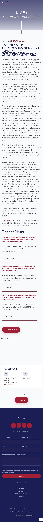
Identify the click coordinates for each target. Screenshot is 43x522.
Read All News (12, 329)
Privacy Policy (22, 508)
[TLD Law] (5, 3)
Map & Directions (8, 384)
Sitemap (30, 508)
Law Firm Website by (16, 515)
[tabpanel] (21, 363)
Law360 (30, 60)
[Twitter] (19, 425)
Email (5, 446)
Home (5, 16)
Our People (21, 491)
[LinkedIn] (24, 425)
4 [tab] (24, 394)
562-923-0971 (27, 378)
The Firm (21, 489)
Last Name (27, 437)
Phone (25, 446)
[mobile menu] (39, 4)
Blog (12, 16)
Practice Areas (21, 494)
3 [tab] (22, 394)
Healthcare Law (18, 41)
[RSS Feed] (29, 425)
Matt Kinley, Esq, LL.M (11, 221)
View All (23, 400)
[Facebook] (13, 425)
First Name (7, 437)
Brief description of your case (16, 455)
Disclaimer (13, 508)
